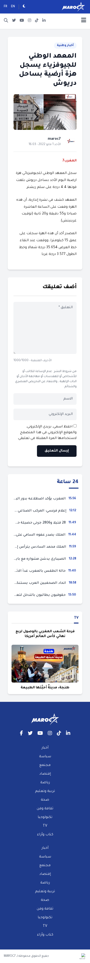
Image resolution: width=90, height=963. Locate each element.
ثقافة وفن (45, 809)
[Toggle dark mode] (24, 6)
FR (5, 6)
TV (76, 618)
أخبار (45, 748)
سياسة (45, 757)
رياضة (45, 783)
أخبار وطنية (65, 45)
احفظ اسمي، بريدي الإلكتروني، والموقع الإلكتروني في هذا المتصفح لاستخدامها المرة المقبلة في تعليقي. (47, 432)
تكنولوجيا (45, 817)
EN (13, 6)
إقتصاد (45, 774)
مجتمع (45, 765)
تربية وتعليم (45, 791)
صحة (45, 800)
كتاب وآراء (45, 835)
